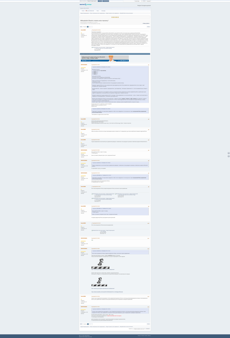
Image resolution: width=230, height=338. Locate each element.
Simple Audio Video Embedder (83, 336)
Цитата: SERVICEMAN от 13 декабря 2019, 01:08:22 (102, 208)
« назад (144, 23)
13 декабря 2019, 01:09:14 (95, 160)
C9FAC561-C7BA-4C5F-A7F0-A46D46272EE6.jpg (103, 48)
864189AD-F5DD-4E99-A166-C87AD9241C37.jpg (127, 194)
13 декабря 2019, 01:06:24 (95, 139)
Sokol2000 (83, 30)
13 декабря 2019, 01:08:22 (95, 150)
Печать (148, 26)
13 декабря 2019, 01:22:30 (95, 206)
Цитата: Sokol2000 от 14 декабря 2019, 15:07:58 (101, 309)
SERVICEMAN (84, 64)
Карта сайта (90, 336)
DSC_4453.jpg (103, 231)
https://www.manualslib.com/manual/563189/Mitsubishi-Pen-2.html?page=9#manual (107, 291)
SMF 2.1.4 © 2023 (81, 335)
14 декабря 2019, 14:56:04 (95, 238)
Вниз (81, 26)
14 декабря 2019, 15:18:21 (95, 306)
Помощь (139, 335)
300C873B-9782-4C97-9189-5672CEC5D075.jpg (103, 194)
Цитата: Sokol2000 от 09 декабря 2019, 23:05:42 (101, 66)
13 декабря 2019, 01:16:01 (96, 186)
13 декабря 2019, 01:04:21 (95, 129)
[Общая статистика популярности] (81, 17)
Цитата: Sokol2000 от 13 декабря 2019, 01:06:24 (101, 162)
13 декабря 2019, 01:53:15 (96, 223)
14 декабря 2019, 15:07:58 (95, 296)
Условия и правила (144, 335)
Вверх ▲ (149, 335)
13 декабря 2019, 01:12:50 (95, 172)
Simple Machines (87, 335)
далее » (148, 23)
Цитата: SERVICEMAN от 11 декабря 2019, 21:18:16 (102, 175)
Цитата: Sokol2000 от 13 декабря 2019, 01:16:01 (101, 250)
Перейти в (130, 328)
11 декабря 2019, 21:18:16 (95, 64)
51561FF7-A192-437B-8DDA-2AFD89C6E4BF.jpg (103, 199)
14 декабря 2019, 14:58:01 (95, 248)
